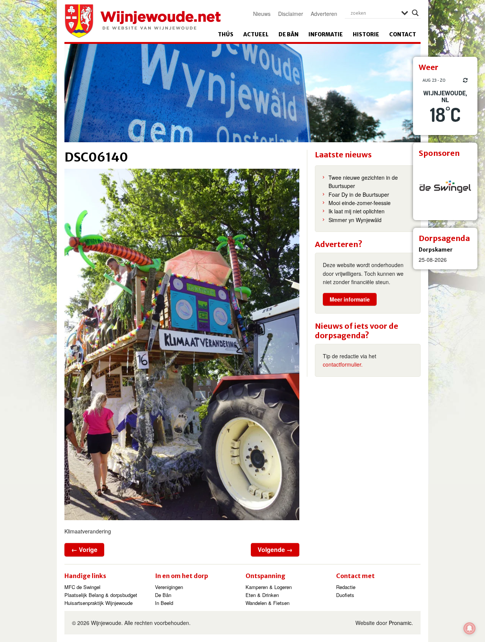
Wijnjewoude (142, 21)
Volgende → (275, 549)
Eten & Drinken (262, 594)
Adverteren (324, 13)
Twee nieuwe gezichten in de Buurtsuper (363, 182)
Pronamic (400, 622)
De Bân (288, 34)
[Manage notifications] (469, 628)
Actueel (256, 34)
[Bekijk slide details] (445, 188)
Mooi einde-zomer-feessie (360, 203)
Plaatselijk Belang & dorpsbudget (100, 594)
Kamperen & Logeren (269, 587)
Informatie (325, 34)
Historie (366, 34)
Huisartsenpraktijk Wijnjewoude (98, 602)
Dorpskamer (436, 249)
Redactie (345, 587)
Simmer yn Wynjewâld (355, 220)
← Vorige (84, 549)
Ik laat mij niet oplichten (357, 211)
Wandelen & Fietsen (267, 602)
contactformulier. (343, 364)
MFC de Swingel (82, 587)
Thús (225, 34)
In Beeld (164, 602)
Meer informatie (350, 299)
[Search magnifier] (415, 13)
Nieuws (262, 13)
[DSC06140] (181, 345)
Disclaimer (290, 13)
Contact (402, 34)
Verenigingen (169, 587)
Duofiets (345, 594)
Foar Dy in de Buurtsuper (359, 194)
